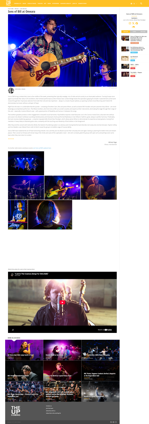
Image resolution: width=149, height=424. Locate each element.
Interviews (55, 3)
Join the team (49, 408)
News (49, 3)
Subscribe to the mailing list (53, 413)
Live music (23, 8)
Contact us (49, 406)
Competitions (82, 3)
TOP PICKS (143, 31)
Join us (75, 3)
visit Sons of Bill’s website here (42, 148)
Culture (11, 8)
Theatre (40, 3)
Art (45, 3)
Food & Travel (32, 3)
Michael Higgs (20, 89)
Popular (125, 31)
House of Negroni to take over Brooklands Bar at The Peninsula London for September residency (138, 38)
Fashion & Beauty (65, 3)
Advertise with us (50, 410)
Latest (134, 31)
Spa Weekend (134, 56)
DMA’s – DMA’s (134, 64)
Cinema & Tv (17, 3)
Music (24, 3)
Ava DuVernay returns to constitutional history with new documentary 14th (137, 49)
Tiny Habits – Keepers (136, 72)
